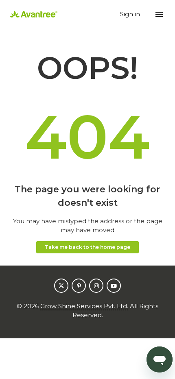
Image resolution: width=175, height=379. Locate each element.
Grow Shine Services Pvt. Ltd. (84, 306)
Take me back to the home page (87, 247)
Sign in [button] (131, 14)
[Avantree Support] (34, 14)
